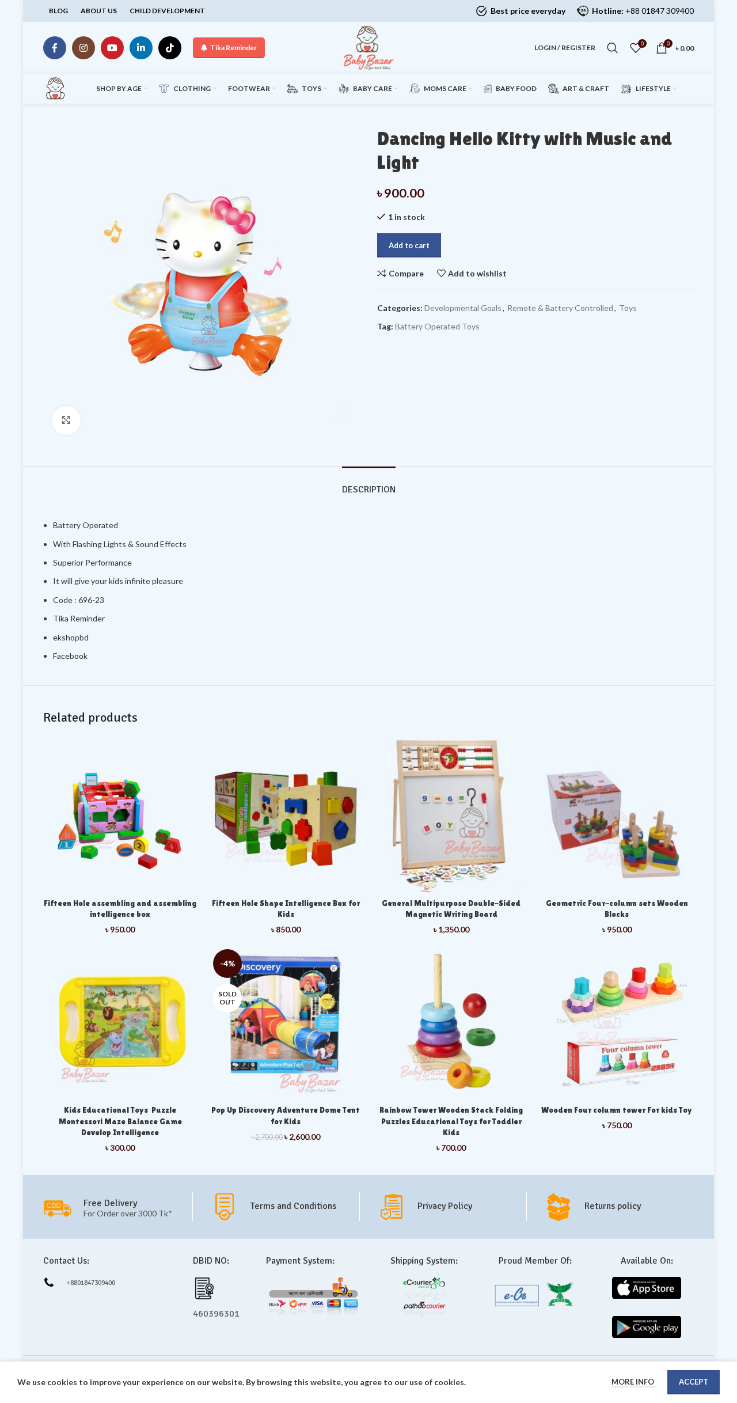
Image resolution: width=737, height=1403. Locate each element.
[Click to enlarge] (66, 420)
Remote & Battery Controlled (560, 308)
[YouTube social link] (112, 47)
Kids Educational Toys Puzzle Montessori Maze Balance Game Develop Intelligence (120, 1121)
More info (633, 1381)
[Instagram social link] (83, 47)
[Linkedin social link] (141, 47)
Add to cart (409, 245)
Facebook (70, 656)
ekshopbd (71, 637)
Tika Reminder (233, 47)
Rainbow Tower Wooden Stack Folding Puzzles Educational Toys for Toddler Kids (451, 1121)
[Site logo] (368, 47)
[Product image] (451, 815)
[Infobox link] (284, 1206)
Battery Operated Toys (437, 326)
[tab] (369, 484)
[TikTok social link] (169, 47)
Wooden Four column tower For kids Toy (616, 1109)
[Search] (612, 47)
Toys (628, 308)
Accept (693, 1381)
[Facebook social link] (54, 47)
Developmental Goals (463, 308)
